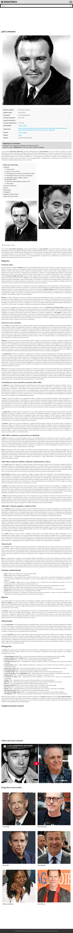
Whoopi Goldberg (7, 904)
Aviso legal (35, 931)
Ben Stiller (5, 865)
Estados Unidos (22, 125)
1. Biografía (6, 167)
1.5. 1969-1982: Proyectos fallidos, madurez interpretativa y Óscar (16, 178)
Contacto (29, 931)
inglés (20, 135)
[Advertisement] (36, 19)
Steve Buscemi (42, 827)
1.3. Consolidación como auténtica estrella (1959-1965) (19, 173)
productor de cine (37, 130)
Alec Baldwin (42, 865)
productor (45, 130)
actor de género (30, 128)
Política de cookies (53, 931)
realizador (29, 130)
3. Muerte (5, 188)
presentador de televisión (55, 128)
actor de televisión (40, 128)
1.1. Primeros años (9, 169)
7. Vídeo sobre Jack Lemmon (10, 196)
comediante (52, 130)
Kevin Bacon (41, 904)
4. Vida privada (7, 190)
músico (24, 130)
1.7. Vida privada (8, 183)
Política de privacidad (43, 931)
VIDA (10, 1)
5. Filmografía (6, 192)
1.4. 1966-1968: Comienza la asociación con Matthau (18, 175)
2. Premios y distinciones (9, 185)
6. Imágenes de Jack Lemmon (11, 194)
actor (46, 128)
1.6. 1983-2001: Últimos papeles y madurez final (17, 181)
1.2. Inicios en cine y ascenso (12, 171)
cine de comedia (22, 132)
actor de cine (21, 128)
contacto (41, 147)
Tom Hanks (6, 827)
